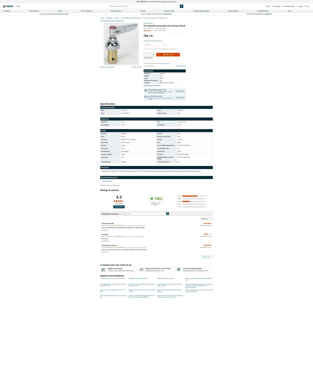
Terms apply (161, 92)
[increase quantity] (153, 54)
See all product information (152, 86)
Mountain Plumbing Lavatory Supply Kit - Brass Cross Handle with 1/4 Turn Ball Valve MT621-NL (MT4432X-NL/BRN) (199, 285)
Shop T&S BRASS (148, 23)
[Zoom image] (121, 44)
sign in (166, 1)
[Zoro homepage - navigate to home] (8, 6)
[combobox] (146, 6)
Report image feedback (108, 67)
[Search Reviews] (167, 213)
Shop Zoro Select (63, 14)
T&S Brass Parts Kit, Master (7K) (165, 278)
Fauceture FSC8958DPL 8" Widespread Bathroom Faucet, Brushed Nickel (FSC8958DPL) (141, 296)
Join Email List (180, 97)
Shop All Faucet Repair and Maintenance (113, 21)
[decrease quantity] (145, 54)
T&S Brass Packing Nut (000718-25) (138, 278)
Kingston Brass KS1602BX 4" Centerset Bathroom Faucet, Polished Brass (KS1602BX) (170, 296)
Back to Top (206, 257)
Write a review (162, 30)
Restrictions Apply (172, 1)
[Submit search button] (181, 6)
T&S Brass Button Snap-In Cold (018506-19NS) (112, 278)
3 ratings (154, 30)
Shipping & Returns (181, 66)
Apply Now (268, 14)
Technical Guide (106, 181)
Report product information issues (111, 185)
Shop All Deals (167, 14)
